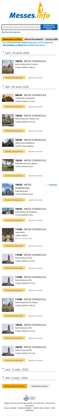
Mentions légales (25, 408)
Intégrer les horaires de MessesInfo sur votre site (24, 403)
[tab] (12, 39)
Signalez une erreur (35, 78)
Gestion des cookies (41, 408)
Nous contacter (10, 408)
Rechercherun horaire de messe (49, 27)
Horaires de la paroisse (14, 78)
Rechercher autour (40, 386)
